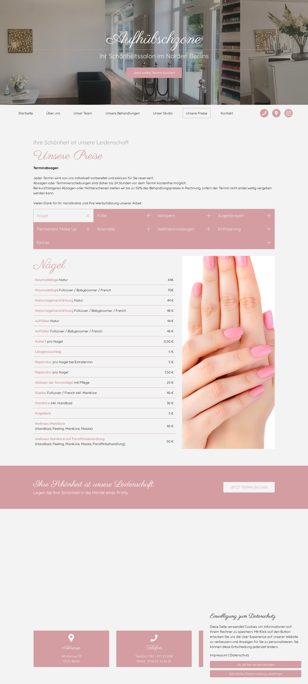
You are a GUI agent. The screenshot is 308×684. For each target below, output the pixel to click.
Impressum (219, 655)
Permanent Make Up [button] (57, 229)
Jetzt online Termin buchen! (154, 73)
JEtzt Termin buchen (249, 487)
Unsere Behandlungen (123, 113)
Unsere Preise (196, 113)
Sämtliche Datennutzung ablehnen (255, 674)
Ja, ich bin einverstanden (255, 664)
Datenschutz (239, 655)
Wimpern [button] (166, 215)
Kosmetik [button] (106, 229)
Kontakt (227, 113)
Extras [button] (43, 242)
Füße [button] (102, 215)
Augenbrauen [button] (231, 215)
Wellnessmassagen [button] (176, 229)
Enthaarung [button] (229, 229)
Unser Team (83, 113)
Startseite (25, 113)
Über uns (53, 113)
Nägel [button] (42, 215)
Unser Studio (163, 113)
